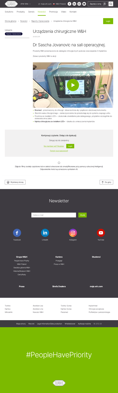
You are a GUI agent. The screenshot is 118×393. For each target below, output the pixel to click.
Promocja (53, 12)
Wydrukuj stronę (17, 182)
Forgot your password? (59, 151)
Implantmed (93, 306)
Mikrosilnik (8, 312)
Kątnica (7, 309)
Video (63, 12)
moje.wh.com (46, 4)
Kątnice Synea (66, 309)
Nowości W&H (38, 312)
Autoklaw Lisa (38, 306)
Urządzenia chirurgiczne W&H (65, 21)
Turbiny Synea (66, 306)
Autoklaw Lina (38, 309)
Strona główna (10, 21)
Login (108, 21)
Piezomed (64, 312)
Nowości (42, 12)
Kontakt (73, 12)
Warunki (31, 324)
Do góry (108, 182)
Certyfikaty (22, 274)
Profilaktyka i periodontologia (99, 312)
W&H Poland (60, 4)
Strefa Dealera (59, 286)
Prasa (21, 286)
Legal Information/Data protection (49, 324)
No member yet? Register (54, 146)
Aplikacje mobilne (84, 324)
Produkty (21, 12)
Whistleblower (70, 324)
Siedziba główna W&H (21, 268)
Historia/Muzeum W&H (21, 271)
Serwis (31, 12)
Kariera (59, 257)
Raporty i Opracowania (40, 21)
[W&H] (11, 4)
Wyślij (82, 215)
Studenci (96, 257)
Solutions (9, 12)
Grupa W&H (21, 257)
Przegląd (59, 261)
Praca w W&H (59, 264)
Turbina (7, 306)
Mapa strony (21, 324)
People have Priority (21, 261)
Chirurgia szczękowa (96, 309)
